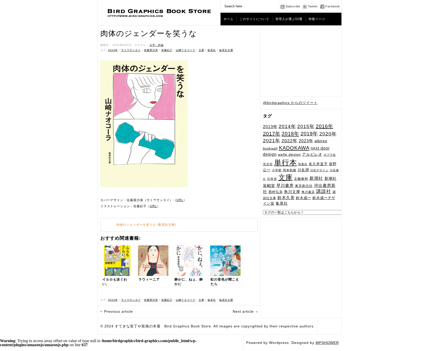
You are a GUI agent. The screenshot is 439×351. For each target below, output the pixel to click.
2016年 (324, 126)
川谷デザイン (319, 170)
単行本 (285, 162)
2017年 (271, 133)
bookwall (270, 148)
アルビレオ (312, 154)
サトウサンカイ (131, 50)
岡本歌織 (289, 170)
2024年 (113, 50)
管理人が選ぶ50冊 (289, 19)
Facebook (332, 6)
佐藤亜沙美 (151, 50)
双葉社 (302, 164)
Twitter (313, 6)
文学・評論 (157, 45)
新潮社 (316, 178)
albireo (321, 141)
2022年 (289, 140)
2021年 (271, 140)
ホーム (228, 19)
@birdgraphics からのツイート (290, 103)
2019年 (309, 133)
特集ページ (317, 19)
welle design (289, 154)
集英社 (282, 203)
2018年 (290, 133)
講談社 (323, 191)
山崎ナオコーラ (185, 50)
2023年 (306, 141)
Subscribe (293, 6)
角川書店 (308, 192)
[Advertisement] (301, 61)
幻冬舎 (272, 178)
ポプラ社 (330, 154)
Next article (243, 311)
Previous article (118, 311)
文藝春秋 (301, 179)
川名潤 (303, 170)
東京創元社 (304, 186)
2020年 (328, 133)
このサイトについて (254, 19)
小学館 (277, 170)
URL (179, 200)
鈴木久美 (286, 198)
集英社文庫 (226, 50)
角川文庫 (292, 192)
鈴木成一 (303, 198)
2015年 (306, 126)
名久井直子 (318, 164)
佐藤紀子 (167, 50)
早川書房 (285, 185)
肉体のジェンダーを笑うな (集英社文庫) (146, 224)
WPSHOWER (327, 343)
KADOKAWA (294, 148)
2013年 (270, 126)
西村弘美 (276, 192)
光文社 (268, 164)
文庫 (285, 177)
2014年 (287, 126)
